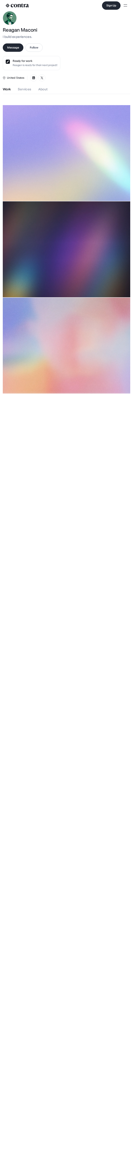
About (43, 89)
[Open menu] (125, 5)
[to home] (17, 5)
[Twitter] (42, 78)
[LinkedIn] (33, 78)
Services (24, 89)
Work (7, 89)
